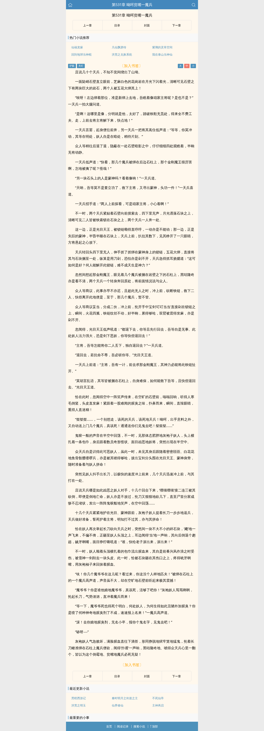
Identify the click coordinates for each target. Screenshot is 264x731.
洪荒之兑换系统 (122, 54)
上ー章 (87, 25)
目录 (117, 25)
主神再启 (158, 705)
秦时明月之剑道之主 (125, 698)
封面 (147, 25)
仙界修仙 (117, 705)
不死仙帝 (158, 698)
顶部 (155, 726)
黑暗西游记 (78, 698)
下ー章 (176, 25)
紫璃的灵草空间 (162, 47)
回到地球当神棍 (81, 54)
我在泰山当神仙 (162, 54)
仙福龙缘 (77, 47)
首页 (109, 726)
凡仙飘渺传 (119, 47)
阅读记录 (122, 726)
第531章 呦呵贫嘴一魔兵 (132, 4)
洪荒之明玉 (78, 705)
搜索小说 (139, 726)
